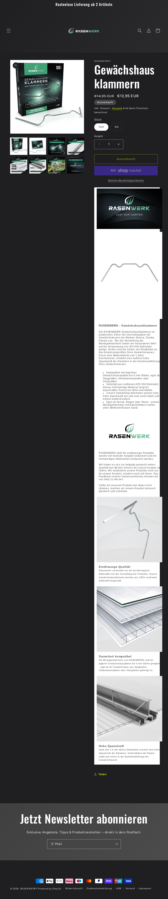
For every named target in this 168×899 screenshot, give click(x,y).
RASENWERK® (28, 888)
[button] (8, 30)
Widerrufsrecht (74, 888)
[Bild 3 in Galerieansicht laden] (56, 146)
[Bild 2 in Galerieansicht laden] (37, 146)
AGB (118, 888)
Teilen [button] (102, 774)
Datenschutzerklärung (99, 888)
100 (103, 128)
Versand (117, 108)
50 (119, 128)
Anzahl (98, 136)
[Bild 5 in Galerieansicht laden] (18, 165)
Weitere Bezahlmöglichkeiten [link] (126, 180)
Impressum (145, 888)
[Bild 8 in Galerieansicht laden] (75, 165)
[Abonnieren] (116, 844)
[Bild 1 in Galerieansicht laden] (18, 146)
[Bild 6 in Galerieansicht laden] (37, 165)
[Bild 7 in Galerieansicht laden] (56, 165)
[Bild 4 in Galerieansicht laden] (75, 146)
